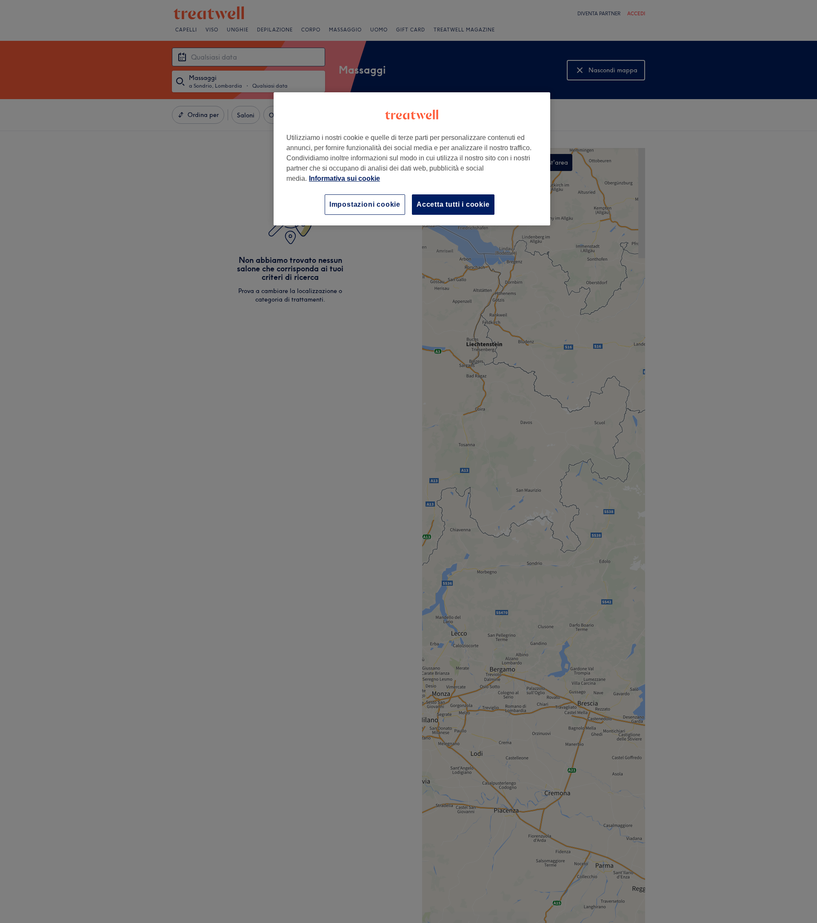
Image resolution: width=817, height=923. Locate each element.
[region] (412, 158)
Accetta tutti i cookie (453, 204)
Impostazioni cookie (364, 204)
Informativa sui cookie (344, 178)
